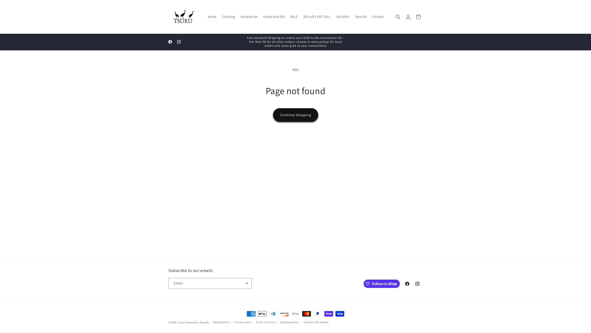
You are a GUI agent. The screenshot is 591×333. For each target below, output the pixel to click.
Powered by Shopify (197, 322)
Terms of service (265, 322)
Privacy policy (243, 322)
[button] (398, 17)
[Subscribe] (246, 283)
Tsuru (181, 322)
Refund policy (222, 322)
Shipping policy (289, 322)
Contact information (316, 322)
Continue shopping (295, 115)
